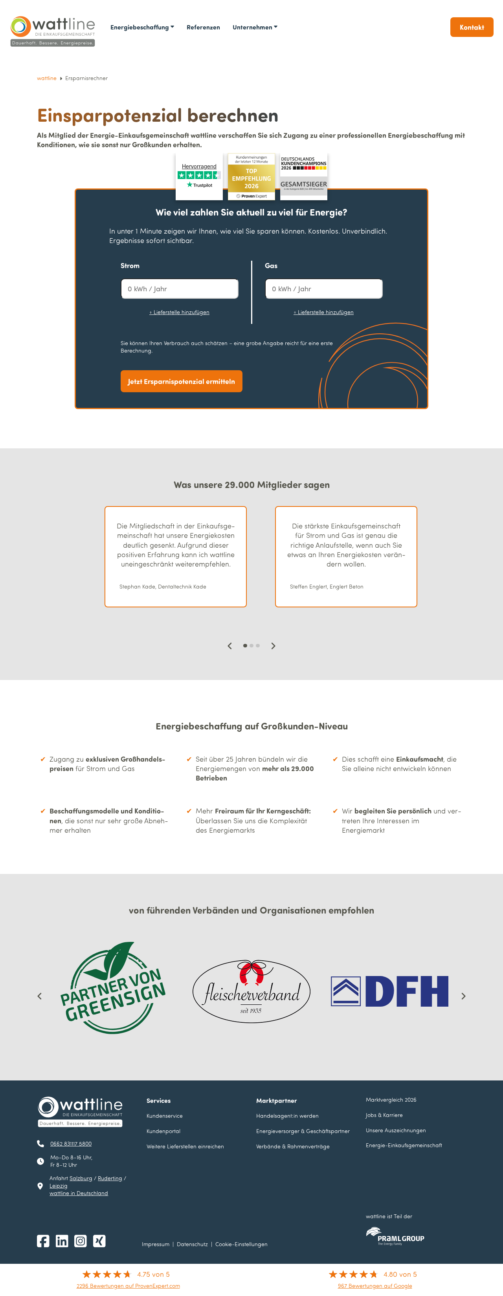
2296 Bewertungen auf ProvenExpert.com (128, 1285)
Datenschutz (192, 1244)
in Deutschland (79, 1193)
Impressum (155, 1244)
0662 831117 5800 (71, 1143)
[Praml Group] (395, 1236)
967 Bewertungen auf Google (375, 1285)
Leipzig (59, 1185)
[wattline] (53, 32)
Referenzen (203, 27)
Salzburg (81, 1178)
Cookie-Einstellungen (241, 1244)
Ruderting (110, 1178)
